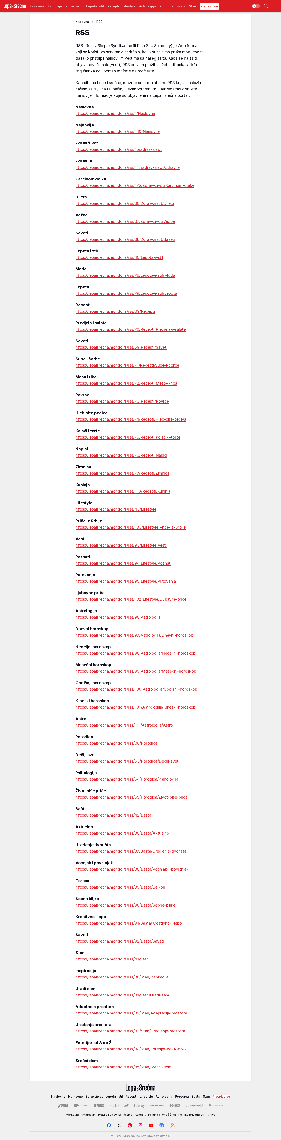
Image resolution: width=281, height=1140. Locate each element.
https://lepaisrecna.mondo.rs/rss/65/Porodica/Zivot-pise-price (131, 797)
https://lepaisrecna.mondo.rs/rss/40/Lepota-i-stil (119, 257)
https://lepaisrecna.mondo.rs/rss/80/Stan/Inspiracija (122, 977)
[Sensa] (174, 1105)
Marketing (73, 1114)
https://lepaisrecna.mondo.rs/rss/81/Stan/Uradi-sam (122, 995)
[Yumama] (194, 1105)
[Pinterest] (130, 1125)
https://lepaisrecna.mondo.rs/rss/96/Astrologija (118, 617)
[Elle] (114, 1105)
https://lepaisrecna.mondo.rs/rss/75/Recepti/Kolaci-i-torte (128, 437)
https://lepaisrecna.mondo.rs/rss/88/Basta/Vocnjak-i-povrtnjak (132, 869)
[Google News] (161, 1125)
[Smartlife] (157, 1105)
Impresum (88, 1114)
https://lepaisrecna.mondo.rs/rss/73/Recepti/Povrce (122, 401)
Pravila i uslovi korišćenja (115, 1114)
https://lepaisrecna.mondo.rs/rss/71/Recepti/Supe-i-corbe (127, 365)
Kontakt (140, 1114)
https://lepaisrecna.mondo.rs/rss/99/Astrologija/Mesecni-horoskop (136, 671)
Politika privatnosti (191, 1114)
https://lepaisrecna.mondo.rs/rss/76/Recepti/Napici (121, 455)
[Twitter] (119, 1125)
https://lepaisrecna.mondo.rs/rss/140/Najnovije (118, 131)
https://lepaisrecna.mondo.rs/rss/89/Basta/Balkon (120, 887)
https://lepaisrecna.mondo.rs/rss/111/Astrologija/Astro (124, 725)
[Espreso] (99, 1105)
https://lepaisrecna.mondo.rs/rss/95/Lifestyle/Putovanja (126, 581)
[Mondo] (81, 1105)
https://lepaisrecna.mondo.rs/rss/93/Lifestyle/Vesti (121, 545)
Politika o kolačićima (162, 1114)
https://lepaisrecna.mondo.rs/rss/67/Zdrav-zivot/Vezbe (125, 221)
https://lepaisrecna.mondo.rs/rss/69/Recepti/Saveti (121, 347)
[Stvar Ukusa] (215, 1105)
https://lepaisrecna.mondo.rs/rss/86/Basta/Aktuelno (122, 833)
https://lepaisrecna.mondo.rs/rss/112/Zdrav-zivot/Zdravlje (128, 167)
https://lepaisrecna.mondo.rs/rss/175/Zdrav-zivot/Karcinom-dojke (135, 185)
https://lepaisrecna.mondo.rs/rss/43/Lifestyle (116, 509)
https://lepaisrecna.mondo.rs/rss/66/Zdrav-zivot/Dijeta (125, 203)
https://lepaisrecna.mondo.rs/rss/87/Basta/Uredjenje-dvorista (131, 851)
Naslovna (82, 21)
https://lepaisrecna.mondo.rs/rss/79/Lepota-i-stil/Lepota (126, 293)
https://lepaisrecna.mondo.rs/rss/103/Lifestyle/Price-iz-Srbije (131, 527)
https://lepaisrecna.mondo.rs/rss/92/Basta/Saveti (120, 941)
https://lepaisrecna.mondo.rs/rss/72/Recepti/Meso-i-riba (126, 383)
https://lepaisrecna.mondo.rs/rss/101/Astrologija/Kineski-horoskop (135, 707)
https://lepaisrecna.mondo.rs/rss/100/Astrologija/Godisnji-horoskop (136, 689)
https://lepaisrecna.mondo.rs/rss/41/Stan (112, 959)
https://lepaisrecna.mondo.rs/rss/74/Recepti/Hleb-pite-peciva (131, 419)
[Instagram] (140, 1125)
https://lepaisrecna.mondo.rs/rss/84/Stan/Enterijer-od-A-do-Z (131, 1049)
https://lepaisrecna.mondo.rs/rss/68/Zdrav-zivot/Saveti (125, 239)
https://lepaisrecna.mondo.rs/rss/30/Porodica (116, 743)
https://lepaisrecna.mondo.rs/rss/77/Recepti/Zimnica (122, 473)
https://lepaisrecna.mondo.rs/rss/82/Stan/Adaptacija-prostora (131, 1013)
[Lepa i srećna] (15, 6)
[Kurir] (63, 1105)
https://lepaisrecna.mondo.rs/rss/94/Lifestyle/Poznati (123, 563)
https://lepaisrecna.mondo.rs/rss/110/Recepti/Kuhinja (123, 491)
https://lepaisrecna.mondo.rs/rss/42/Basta (113, 815)
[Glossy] (139, 1105)
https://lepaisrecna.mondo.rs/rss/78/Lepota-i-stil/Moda (125, 275)
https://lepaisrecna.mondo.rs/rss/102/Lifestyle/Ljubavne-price (131, 599)
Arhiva (211, 1114)
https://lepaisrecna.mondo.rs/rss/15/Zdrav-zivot (119, 149)
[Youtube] (151, 1125)
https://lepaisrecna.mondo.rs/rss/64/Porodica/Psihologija (127, 779)
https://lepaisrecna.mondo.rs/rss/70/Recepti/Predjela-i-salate (131, 329)
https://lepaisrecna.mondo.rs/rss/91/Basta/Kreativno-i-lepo (129, 923)
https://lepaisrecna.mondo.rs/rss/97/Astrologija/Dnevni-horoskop (134, 635)
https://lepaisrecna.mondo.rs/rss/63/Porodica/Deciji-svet (127, 761)
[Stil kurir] (126, 1105)
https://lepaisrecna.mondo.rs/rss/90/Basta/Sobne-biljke (125, 905)
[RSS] (172, 1125)
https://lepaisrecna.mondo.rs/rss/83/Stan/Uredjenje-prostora (130, 1031)
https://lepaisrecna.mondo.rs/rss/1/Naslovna (115, 113)
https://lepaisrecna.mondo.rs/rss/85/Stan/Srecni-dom (123, 1067)
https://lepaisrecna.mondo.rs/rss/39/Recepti (115, 311)
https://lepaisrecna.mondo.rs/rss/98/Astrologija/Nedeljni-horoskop (135, 653)
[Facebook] (108, 1125)
